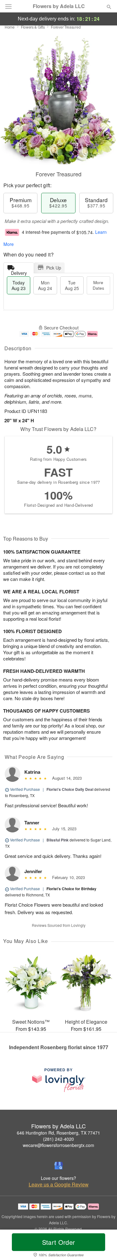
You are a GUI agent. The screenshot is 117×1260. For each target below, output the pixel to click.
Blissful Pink (57, 840)
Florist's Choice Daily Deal (69, 789)
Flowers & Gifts (33, 26)
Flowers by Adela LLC (59, 6)
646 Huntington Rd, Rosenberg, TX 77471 (58, 1133)
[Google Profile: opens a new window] (58, 1165)
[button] (104, 1246)
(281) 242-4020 (58, 1139)
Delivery (19, 271)
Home (10, 26)
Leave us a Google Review (59, 1184)
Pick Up (53, 268)
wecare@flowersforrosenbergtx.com (58, 1145)
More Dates (98, 285)
